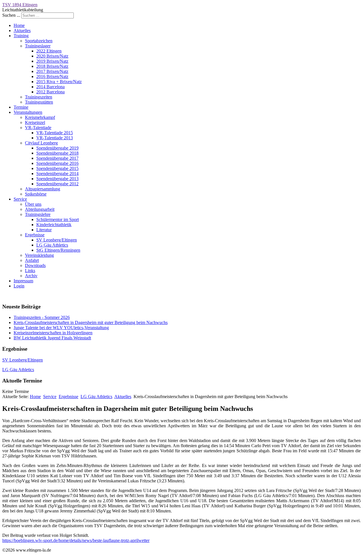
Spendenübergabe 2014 (57, 173)
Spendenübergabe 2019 (57, 148)
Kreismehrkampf (40, 117)
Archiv (31, 275)
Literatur (44, 229)
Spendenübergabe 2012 (57, 183)
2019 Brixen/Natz (52, 61)
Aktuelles (22, 30)
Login (19, 285)
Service (20, 199)
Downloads (35, 265)
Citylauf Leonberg (41, 142)
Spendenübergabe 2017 (57, 158)
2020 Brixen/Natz (52, 56)
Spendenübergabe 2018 (57, 153)
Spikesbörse (36, 194)
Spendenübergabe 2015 (57, 168)
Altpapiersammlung (42, 188)
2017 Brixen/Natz (52, 71)
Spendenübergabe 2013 (57, 178)
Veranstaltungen (28, 112)
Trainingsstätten (39, 102)
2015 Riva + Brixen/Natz (59, 81)
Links (30, 270)
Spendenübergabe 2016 (57, 163)
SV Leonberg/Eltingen (56, 239)
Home (19, 25)
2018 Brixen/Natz (52, 66)
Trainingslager (37, 45)
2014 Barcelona (50, 86)
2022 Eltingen (49, 51)
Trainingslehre (37, 214)
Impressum (23, 280)
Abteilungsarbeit (39, 209)
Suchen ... (11, 15)
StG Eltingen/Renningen (58, 250)
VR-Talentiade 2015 (54, 132)
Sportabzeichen (38, 40)
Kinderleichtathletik (53, 224)
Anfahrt (32, 260)
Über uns (33, 204)
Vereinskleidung (39, 255)
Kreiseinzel (35, 122)
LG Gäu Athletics (52, 245)
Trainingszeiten (38, 96)
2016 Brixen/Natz (52, 76)
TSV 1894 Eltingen (19, 4)
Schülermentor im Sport (57, 219)
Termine (21, 107)
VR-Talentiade (38, 127)
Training (21, 35)
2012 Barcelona (50, 91)
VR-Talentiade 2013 (54, 137)
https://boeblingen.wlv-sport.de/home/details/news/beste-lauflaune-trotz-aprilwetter (75, 540)
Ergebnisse (35, 234)
